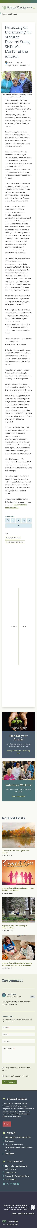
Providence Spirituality (15, 542)
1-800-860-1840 (24, 1137)
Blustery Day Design (12, 1224)
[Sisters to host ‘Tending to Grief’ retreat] (18, 835)
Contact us (9, 1141)
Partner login (16, 1213)
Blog (24, 65)
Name (6, 1027)
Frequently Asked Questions (17, 1176)
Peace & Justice (12, 538)
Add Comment (9, 1048)
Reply (32, 996)
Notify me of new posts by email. (16, 1076)
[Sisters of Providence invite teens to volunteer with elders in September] (18, 947)
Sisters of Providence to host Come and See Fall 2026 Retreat (18, 889)
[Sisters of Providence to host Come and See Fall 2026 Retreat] (18, 872)
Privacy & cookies (28, 1213)
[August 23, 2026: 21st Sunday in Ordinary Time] (18, 909)
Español (10, 1221)
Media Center (10, 1172)
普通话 (16, 1221)
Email (6, 1034)
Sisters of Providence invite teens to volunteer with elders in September (17, 964)
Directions (9, 1154)
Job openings (10, 1179)
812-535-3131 (10, 1137)
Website (6, 1041)
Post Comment (9, 1082)
